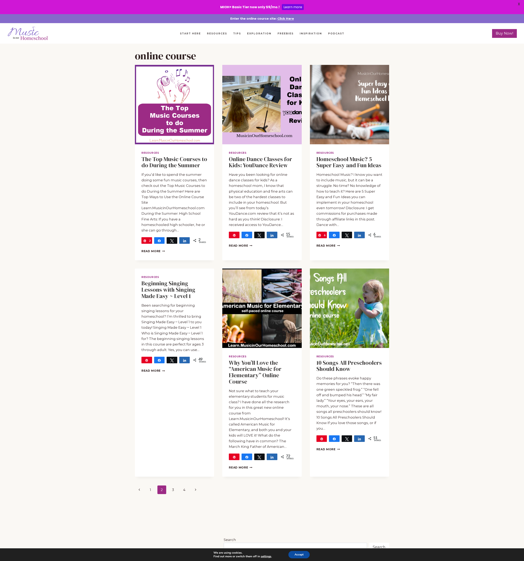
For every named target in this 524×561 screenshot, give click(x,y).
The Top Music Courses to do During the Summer (174, 162)
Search (230, 540)
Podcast (336, 33)
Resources (217, 33)
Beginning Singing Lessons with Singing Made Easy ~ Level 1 (168, 289)
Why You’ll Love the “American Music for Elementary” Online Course (255, 372)
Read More (153, 251)
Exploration (259, 33)
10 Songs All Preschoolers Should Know (349, 366)
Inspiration (311, 33)
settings (266, 556)
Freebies (286, 33)
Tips (237, 33)
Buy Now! (504, 33)
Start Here (190, 33)
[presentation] (174, 104)
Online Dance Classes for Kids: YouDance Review (260, 162)
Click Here (285, 18)
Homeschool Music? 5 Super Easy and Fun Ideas (348, 162)
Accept (299, 554)
